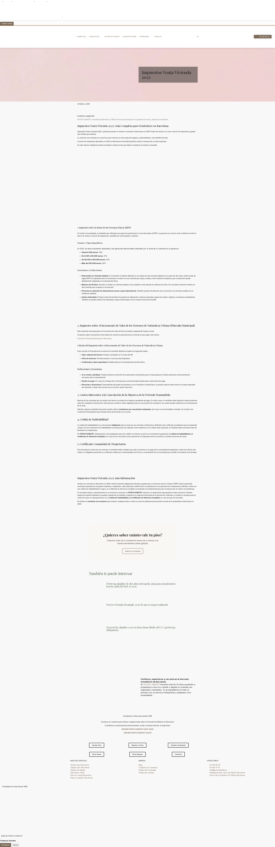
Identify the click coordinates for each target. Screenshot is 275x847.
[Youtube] (16, 828)
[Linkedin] (22, 828)
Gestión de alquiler (111, 36)
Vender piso (81, 36)
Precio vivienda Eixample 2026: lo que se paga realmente (137, 604)
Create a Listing (6, 23)
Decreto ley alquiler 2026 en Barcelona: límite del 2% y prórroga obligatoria (140, 629)
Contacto (157, 36)
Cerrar (15, 845)
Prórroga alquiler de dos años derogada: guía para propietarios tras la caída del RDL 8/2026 (141, 585)
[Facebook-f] (28, 828)
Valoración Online (129, 36)
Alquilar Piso (94, 36)
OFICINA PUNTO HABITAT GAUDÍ (137, 733)
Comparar (5, 845)
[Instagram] (10, 828)
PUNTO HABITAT (152, 684)
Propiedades (144, 36)
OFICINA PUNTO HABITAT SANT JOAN (137, 729)
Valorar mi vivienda (132, 551)
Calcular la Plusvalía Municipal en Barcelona (94, 338)
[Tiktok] (5, 828)
